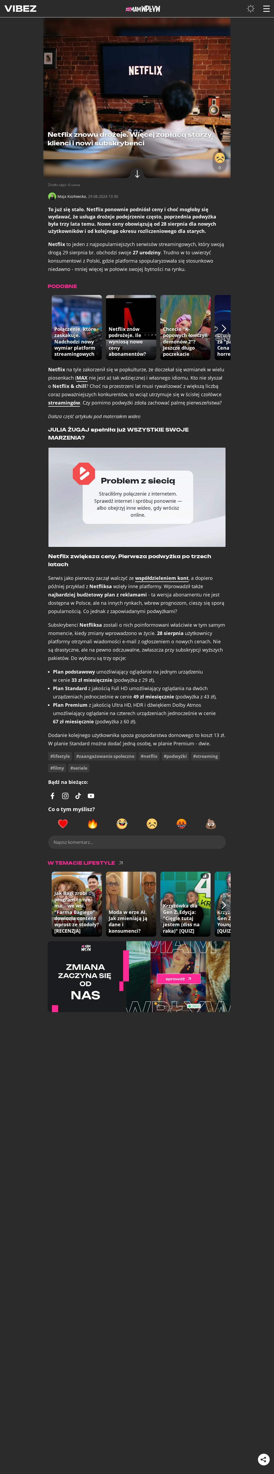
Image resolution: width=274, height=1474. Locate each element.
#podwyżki (175, 756)
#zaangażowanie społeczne (105, 756)
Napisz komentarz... (73, 842)
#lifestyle (60, 756)
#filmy (57, 768)
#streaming (205, 756)
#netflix (149, 756)
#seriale (78, 768)
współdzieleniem (162, 578)
